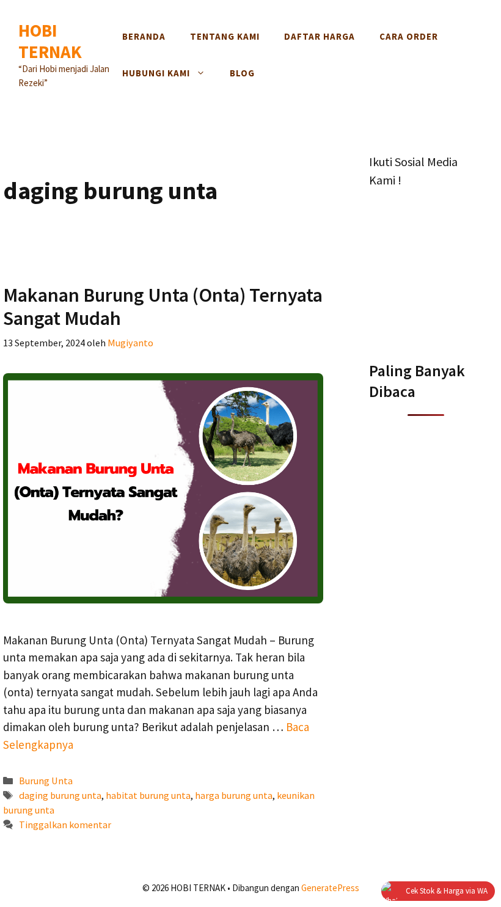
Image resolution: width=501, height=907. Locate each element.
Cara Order (408, 36)
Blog (242, 73)
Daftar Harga (319, 36)
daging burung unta (60, 795)
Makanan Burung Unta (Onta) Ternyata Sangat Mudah (163, 306)
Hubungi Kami (156, 73)
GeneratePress (330, 888)
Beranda (144, 36)
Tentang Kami (225, 36)
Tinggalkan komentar (65, 824)
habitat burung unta (148, 795)
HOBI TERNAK (50, 41)
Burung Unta (46, 780)
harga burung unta (233, 795)
